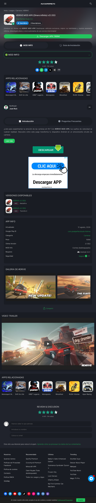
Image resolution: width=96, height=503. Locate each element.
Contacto (7, 473)
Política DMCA (9, 477)
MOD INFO (26, 45)
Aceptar (80, 500)
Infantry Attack (53, 480)
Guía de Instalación (69, 45)
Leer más (9, 141)
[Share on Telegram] (46, 70)
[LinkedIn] (38, 493)
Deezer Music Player (77, 463)
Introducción (26, 121)
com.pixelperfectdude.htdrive (79, 231)
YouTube (73, 474)
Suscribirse (23, 23)
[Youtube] (15, 493)
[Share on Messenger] (37, 70)
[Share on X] (50, 70)
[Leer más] (48, 141)
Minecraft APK (31, 466)
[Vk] (43, 493)
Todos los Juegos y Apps (35, 477)
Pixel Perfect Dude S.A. (24, 19)
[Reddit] (47, 493)
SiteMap (7, 481)
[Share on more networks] (54, 70)
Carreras (87, 235)
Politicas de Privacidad (64, 500)
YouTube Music (75, 470)
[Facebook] (5, 493)
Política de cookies (10, 469)
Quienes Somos (9, 459)
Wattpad (73, 466)
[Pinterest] (29, 493)
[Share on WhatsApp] (41, 70)
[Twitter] (10, 493)
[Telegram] (19, 493)
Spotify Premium (32, 459)
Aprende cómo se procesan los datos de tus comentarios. (59, 444)
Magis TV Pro (75, 478)
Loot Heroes (52, 476)
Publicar (86, 440)
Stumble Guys (75, 459)
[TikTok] (24, 493)
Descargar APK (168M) (48, 36)
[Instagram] (33, 493)
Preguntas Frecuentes (69, 121)
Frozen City (52, 472)
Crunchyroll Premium (33, 463)
